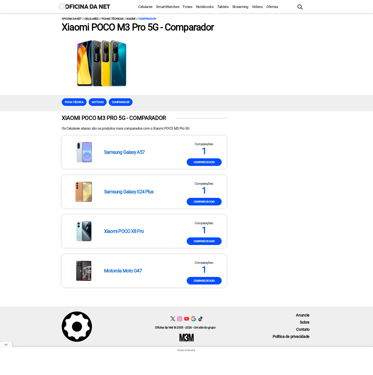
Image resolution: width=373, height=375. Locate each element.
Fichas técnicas (112, 18)
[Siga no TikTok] (200, 318)
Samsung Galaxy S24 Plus (129, 191)
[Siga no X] (172, 318)
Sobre (305, 322)
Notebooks (205, 7)
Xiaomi (130, 18)
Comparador (147, 18)
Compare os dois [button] (204, 162)
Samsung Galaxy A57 (124, 152)
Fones (187, 7)
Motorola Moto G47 (123, 270)
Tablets (223, 7)
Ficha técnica (74, 102)
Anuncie (303, 315)
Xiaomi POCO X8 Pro (124, 231)
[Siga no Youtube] (186, 318)
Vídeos (257, 7)
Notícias (98, 102)
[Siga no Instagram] (179, 318)
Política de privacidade (291, 336)
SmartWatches (167, 7)
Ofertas (272, 7)
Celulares (145, 7)
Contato (303, 329)
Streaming (240, 7)
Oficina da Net (72, 18)
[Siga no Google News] (193, 318)
